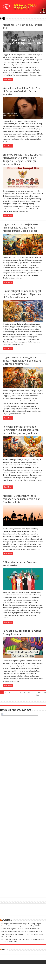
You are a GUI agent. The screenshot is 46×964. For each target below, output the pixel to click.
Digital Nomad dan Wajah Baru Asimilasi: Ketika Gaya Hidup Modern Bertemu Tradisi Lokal (20, 227)
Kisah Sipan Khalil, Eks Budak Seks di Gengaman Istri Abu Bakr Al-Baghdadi (22, 91)
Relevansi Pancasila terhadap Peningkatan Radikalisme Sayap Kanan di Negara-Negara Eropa (21, 430)
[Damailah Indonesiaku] (23, 7)
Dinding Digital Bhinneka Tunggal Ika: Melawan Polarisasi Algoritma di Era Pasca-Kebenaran (22, 294)
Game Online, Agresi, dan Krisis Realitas (15, 929)
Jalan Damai (7, 920)
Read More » (8, 79)
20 (29, 692)
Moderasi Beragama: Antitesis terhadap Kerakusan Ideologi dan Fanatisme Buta (21, 499)
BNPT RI (5, 950)
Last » (38, 695)
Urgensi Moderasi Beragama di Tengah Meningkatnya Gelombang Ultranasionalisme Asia (22, 360)
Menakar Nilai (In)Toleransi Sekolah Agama (16, 931)
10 (24, 692)
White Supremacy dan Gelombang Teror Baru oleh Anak (21, 934)
